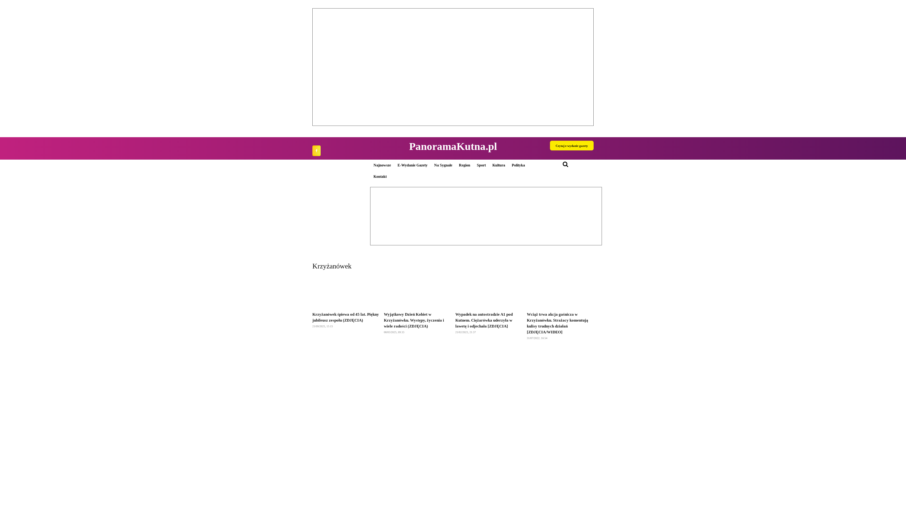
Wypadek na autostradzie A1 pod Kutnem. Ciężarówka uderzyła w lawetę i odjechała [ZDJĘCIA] (484, 320)
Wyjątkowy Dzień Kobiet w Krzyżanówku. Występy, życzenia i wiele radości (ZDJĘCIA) (414, 320)
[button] (319, 67)
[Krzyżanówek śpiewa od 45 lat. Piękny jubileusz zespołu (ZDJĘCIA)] (345, 292)
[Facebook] (316, 151)
